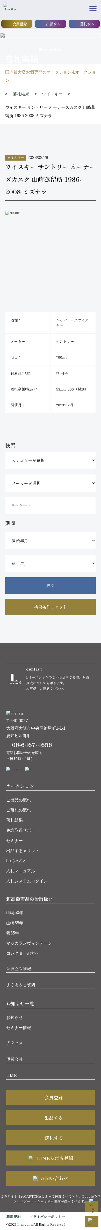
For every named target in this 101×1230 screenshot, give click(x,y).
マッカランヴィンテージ (29, 943)
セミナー (14, 840)
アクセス (14, 1043)
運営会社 (14, 1059)
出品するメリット (22, 850)
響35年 (12, 933)
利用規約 (54, 1201)
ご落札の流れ (18, 810)
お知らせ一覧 (20, 1003)
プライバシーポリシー (47, 1216)
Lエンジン (15, 861)
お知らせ (14, 1017)
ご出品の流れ (18, 800)
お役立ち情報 (18, 968)
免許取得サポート (22, 830)
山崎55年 (14, 923)
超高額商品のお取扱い (29, 898)
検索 (50, 585)
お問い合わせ (54, 1178)
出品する (53, 23)
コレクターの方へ (22, 953)
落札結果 (14, 820)
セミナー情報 (18, 1027)
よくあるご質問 (20, 985)
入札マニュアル (20, 871)
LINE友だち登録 (55, 1158)
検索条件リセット (50, 607)
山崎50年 (14, 912)
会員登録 (19, 23)
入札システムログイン (27, 881)
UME (11, 1075)
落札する (87, 23)
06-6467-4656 (32, 744)
